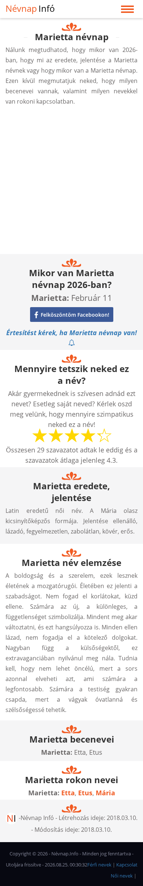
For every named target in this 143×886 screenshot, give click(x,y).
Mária (105, 792)
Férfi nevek (99, 864)
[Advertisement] (71, 182)
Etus (85, 792)
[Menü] (127, 11)
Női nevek (122, 875)
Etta (68, 792)
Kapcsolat (127, 864)
